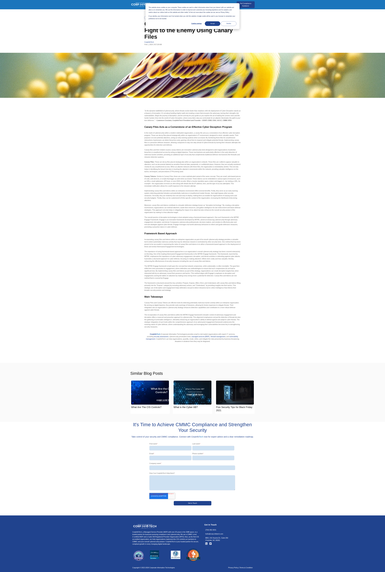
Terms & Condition (246, 567)
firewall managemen (218, 336)
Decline (228, 23)
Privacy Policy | (234, 567)
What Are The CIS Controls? (146, 407)
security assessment (160, 336)
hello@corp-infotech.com (214, 534)
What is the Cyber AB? (186, 407)
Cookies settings (196, 23)
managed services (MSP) (200, 336)
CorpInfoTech (149, 42)
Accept (212, 23)
